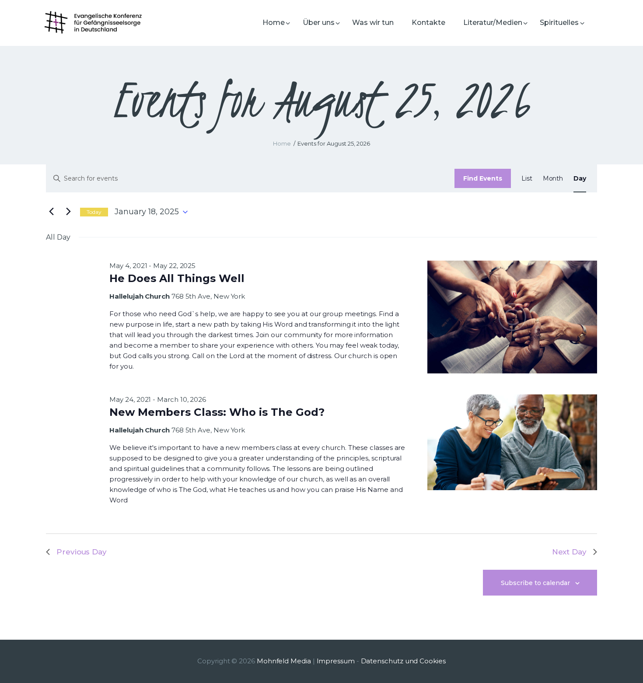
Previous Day (81, 552)
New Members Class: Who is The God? (217, 412)
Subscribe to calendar (535, 583)
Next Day (569, 552)
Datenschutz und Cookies (403, 661)
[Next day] (68, 212)
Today (94, 212)
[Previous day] (51, 212)
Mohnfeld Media (284, 661)
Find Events (482, 178)
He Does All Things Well (177, 278)
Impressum (336, 661)
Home (282, 143)
